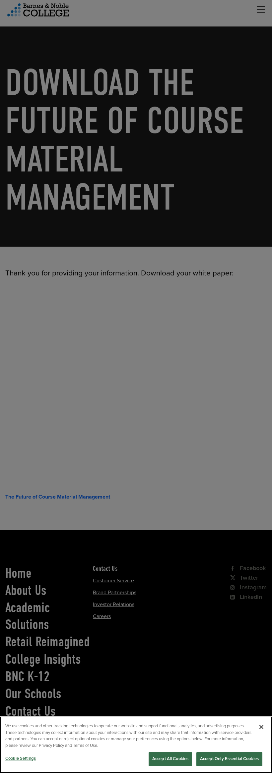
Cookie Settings (20, 758)
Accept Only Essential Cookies (229, 758)
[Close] (261, 727)
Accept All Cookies (170, 758)
